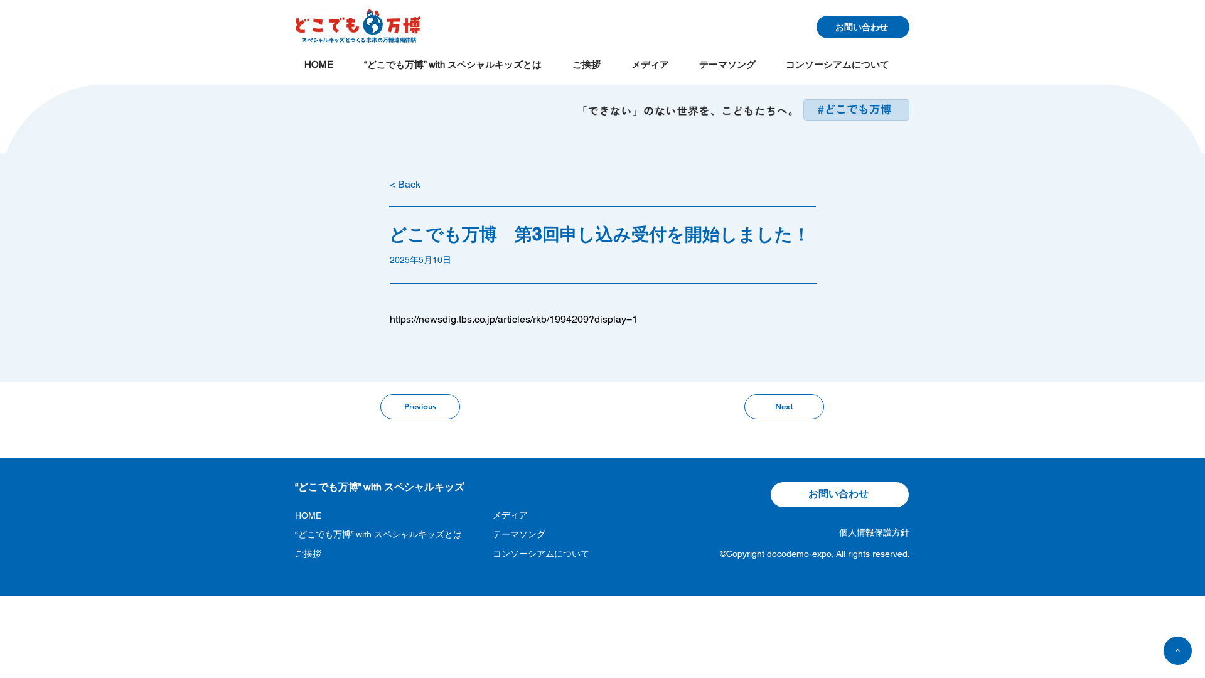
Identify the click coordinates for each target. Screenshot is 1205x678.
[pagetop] (1177, 650)
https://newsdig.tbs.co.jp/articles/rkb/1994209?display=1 (514, 319)
